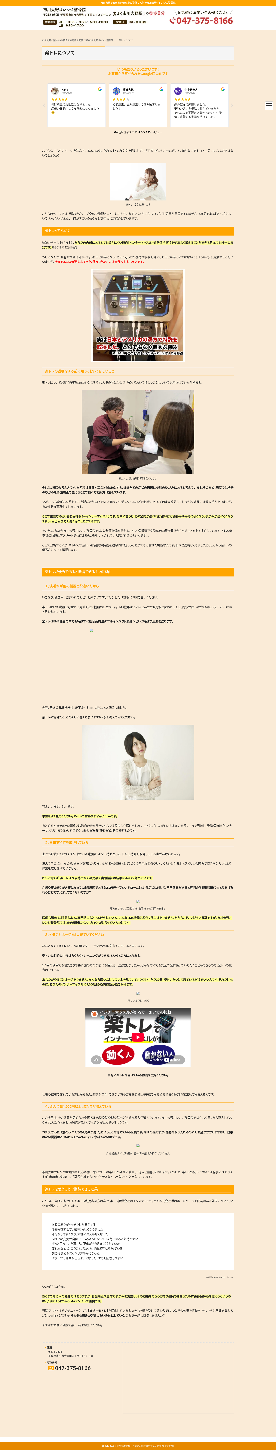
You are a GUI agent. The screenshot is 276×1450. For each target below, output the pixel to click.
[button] (232, 106)
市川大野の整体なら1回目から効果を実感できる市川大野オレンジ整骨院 (144, 1446)
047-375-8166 (69, 1368)
